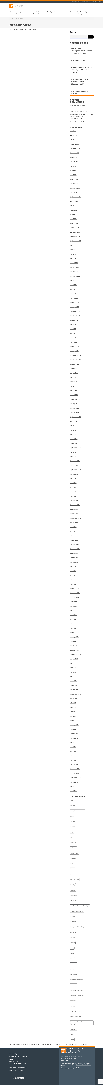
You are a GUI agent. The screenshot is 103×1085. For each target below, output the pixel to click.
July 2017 (73, 478)
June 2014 (73, 615)
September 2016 (75, 518)
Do (71, 874)
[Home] (72, 1052)
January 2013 (74, 689)
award (72, 821)
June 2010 (73, 791)
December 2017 (75, 461)
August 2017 (74, 474)
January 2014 (74, 637)
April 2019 (73, 434)
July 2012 (73, 703)
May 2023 (73, 254)
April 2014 (73, 623)
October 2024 (74, 192)
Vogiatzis (73, 1029)
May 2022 (73, 289)
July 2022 (73, 280)
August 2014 (74, 606)
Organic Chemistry (76, 979)
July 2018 (73, 452)
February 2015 (74, 588)
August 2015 (74, 562)
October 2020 (74, 364)
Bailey (72, 827)
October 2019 (74, 412)
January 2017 (74, 500)
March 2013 (73, 681)
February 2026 (74, 144)
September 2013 (75, 654)
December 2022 (75, 271)
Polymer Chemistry (77, 995)
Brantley (73, 842)
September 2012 (75, 694)
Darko (72, 869)
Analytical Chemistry (77, 811)
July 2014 (73, 610)
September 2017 (75, 470)
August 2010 (74, 782)
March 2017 (73, 496)
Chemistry (19, 6)
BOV (72, 837)
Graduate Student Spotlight (79, 906)
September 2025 (75, 157)
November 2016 (75, 509)
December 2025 (75, 148)
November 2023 (75, 236)
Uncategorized (75, 1011)
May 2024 (73, 214)
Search (73, 32)
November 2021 (75, 315)
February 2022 (74, 302)
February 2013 (74, 685)
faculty (72, 885)
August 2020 (74, 373)
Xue (71, 1034)
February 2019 (74, 443)
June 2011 (73, 747)
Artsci (72, 816)
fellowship (73, 900)
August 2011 (74, 738)
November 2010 (75, 769)
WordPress (78, 1044)
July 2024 (73, 205)
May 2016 (73, 531)
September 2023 (75, 241)
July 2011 (73, 742)
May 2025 (73, 170)
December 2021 (75, 311)
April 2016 (73, 535)
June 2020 (73, 381)
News (72, 969)
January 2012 (74, 725)
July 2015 (73, 566)
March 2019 (73, 439)
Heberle (73, 921)
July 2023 (73, 245)
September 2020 (75, 368)
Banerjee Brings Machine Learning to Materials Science (81, 70)
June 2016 (73, 527)
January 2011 (74, 764)
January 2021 (74, 351)
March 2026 (74, 139)
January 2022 (74, 307)
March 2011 (73, 760)
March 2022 (74, 298)
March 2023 (74, 263)
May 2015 (73, 575)
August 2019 (74, 421)
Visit (83, 2)
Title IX (77, 1068)
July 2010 (73, 786)
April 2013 (73, 676)
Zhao (72, 1039)
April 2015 (73, 579)
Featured (73, 895)
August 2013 (74, 659)
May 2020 (73, 386)
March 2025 (74, 179)
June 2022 (73, 285)
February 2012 (74, 720)
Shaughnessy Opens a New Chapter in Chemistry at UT (80, 81)
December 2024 (75, 183)
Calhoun (73, 848)
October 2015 (74, 557)
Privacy (67, 1068)
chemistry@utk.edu (20, 1067)
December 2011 (75, 729)
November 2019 (75, 408)
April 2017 (73, 492)
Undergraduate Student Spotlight (78, 1023)
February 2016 (74, 540)
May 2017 (73, 487)
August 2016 (74, 522)
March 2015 (73, 584)
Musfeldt (73, 953)
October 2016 (74, 514)
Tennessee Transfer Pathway (84, 1065)
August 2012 (74, 698)
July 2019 (73, 425)
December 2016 (75, 505)
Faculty (72, 890)
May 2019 (73, 430)
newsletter (74, 974)
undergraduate (75, 1016)
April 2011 (73, 755)
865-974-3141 (19, 1070)
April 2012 (73, 716)
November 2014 (75, 593)
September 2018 (75, 447)
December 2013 (75, 641)
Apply (88, 2)
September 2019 (75, 417)
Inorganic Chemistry (77, 927)
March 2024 (74, 223)
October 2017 (74, 465)
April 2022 (73, 293)
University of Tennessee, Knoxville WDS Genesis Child (39, 1044)
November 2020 (75, 359)
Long (72, 948)
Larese (72, 942)
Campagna (74, 853)
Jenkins (73, 932)
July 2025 (73, 166)
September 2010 (75, 777)
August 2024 (74, 201)
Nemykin (73, 964)
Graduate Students (76, 911)
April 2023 (73, 258)
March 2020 (74, 395)
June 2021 (73, 329)
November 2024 (75, 188)
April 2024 (73, 219)
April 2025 (73, 175)
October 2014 (74, 597)
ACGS (72, 800)
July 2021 (73, 324)
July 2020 (73, 377)
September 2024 (75, 197)
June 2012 (73, 707)
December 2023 (75, 232)
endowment (74, 879)
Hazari (72, 916)
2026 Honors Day (78, 60)
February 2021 (74, 346)
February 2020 (75, 399)
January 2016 (74, 544)
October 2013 (74, 650)
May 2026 (73, 131)
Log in (85, 1044)
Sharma (73, 1001)
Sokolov (73, 1006)
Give (92, 2)
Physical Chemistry (76, 990)
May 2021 (73, 333)
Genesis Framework (67, 1044)
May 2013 (73, 672)
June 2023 (73, 249)
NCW (72, 958)
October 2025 (74, 153)
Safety (72, 1068)
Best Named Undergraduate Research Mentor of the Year (81, 50)
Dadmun (73, 858)
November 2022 (75, 276)
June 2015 (73, 571)
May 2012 (73, 711)
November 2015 (75, 553)
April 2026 (73, 135)
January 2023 (74, 267)
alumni (72, 805)
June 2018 (73, 456)
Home (12, 18)
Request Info (76, 2)
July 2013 (73, 663)
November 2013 (75, 645)
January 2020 (74, 403)
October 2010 (74, 773)
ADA (62, 1068)
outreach (73, 985)
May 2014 (73, 619)
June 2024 (73, 210)
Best (71, 832)
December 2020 (75, 355)
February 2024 (75, 227)
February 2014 (74, 632)
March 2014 (74, 628)
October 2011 (74, 733)
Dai (71, 863)
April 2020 (73, 390)
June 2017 (73, 483)
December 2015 (75, 549)
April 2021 (73, 337)
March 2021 (73, 342)
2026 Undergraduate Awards (79, 92)
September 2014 (75, 601)
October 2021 (74, 320)
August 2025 (74, 161)
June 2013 (73, 667)
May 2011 (73, 751)
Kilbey (72, 937)
